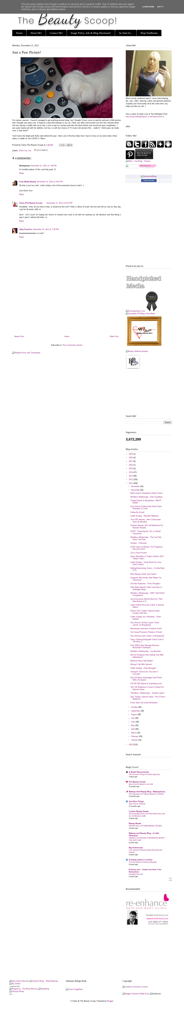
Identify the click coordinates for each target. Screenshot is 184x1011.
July (133, 718)
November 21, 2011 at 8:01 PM (50, 182)
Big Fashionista (136, 848)
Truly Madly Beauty (27, 182)
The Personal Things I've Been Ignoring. (144, 774)
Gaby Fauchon (25, 229)
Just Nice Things (136, 801)
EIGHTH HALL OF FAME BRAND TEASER (145, 826)
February (135, 736)
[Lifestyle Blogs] (16, 991)
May (133, 725)
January (134, 740)
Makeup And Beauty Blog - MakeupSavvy (147, 792)
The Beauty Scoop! (137, 782)
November (135, 490)
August (134, 714)
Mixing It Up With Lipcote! (141, 664)
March (134, 733)
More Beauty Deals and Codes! (143, 574)
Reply (21, 173)
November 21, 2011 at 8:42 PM (59, 203)
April (133, 729)
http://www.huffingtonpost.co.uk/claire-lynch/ (144, 116)
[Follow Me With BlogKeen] (144, 158)
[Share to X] (65, 145)
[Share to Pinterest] (71, 145)
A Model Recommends (139, 772)
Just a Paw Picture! (26, 52)
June (133, 722)
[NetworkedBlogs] (149, 176)
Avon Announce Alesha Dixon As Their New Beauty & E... (146, 600)
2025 (131, 454)
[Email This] (60, 145)
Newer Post (19, 336)
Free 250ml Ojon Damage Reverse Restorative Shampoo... (144, 646)
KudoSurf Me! (15, 986)
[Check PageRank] (74, 989)
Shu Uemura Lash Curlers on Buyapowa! (147, 636)
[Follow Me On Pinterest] (130, 158)
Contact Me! (56, 33)
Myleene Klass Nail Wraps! (141, 661)
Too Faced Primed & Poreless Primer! (146, 632)
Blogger (110, 1001)
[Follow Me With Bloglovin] (161, 147)
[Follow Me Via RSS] (153, 147)
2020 (131, 457)
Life (29, 150)
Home (19, 33)
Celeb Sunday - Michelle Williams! (144, 516)
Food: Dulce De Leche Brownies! (144, 703)
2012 (131, 479)
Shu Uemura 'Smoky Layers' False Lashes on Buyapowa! (144, 623)
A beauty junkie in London (140, 860)
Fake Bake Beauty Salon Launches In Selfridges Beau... (146, 588)
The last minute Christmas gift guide (143, 862)
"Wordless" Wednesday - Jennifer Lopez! (147, 693)
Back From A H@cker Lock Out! (141, 784)
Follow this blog (148, 180)
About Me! (36, 33)
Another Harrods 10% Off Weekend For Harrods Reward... (146, 526)
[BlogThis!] (63, 145)
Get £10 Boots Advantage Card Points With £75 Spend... (146, 678)
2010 (131, 744)
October (134, 707)
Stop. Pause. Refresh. (137, 804)
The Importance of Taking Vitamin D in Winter (146, 794)
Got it (160, 7)
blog (10, 994)
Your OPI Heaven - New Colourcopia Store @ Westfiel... (145, 520)
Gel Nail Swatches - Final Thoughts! (145, 583)
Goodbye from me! (136, 874)
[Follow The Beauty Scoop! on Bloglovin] (147, 167)
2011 (131, 483)
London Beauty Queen (139, 811)
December (135, 486)
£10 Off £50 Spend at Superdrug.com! (146, 683)
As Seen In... (126, 33)
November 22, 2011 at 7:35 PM (46, 229)
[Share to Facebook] (68, 145)
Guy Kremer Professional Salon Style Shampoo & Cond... (146, 507)
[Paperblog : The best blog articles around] (43, 989)
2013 (131, 476)
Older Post (114, 336)
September (136, 711)
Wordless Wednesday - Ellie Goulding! (146, 497)
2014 (131, 472)
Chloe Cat (23, 150)
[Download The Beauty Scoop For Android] (168, 147)
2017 (131, 461)
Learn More (148, 7)
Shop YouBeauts (149, 33)
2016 (131, 465)
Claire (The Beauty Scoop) (30, 203)
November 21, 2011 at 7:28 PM (43, 166)
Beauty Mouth (135, 823)
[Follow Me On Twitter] (137, 147)
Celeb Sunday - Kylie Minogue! (143, 668)
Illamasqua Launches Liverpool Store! (146, 628)
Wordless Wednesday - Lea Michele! (145, 651)
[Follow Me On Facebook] (145, 147)
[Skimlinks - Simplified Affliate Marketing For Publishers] (148, 990)
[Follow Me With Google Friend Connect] (130, 147)
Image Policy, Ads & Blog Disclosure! (91, 33)
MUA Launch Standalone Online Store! (146, 493)
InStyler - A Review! (138, 543)
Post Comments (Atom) (72, 345)
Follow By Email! (137, 512)
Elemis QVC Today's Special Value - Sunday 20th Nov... (145, 612)
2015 (131, 468)
